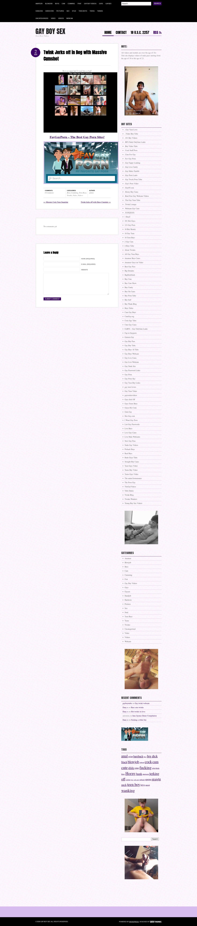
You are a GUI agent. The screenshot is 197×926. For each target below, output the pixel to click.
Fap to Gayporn (131, 333)
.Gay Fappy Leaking (132, 162)
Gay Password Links (132, 370)
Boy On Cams (130, 291)
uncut (147, 785)
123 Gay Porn (130, 225)
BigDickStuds (130, 275)
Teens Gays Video (131, 474)
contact (121, 33)
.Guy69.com (129, 187)
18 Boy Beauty (130, 229)
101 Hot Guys (130, 221)
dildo (131, 768)
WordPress (134, 922)
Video (53, 18)
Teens (92, 11)
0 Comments (49, 192)
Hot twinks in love (138, 711)
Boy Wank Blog (131, 304)
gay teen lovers (130, 387)
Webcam (69, 18)
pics (132, 780)
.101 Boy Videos (131, 138)
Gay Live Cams (130, 358)
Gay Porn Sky (130, 378)
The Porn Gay (130, 482)
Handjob (39, 11)
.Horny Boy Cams (131, 192)
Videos (61, 18)
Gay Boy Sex (50, 31)
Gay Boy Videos (90, 3)
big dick (152, 756)
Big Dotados (129, 270)
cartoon (142, 762)
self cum (136, 780)
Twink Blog (129, 495)
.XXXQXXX (129, 212)
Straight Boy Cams (132, 461)
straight (156, 779)
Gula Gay (128, 412)
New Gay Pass (130, 441)
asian (130, 756)
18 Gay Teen (129, 233)
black (124, 762)
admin (91, 192)
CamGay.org (129, 316)
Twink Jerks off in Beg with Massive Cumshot (75, 55)
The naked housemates (133, 478)
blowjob (133, 761)
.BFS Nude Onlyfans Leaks (135, 142)
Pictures (60, 11)
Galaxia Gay (129, 337)
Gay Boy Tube (130, 345)
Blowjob (48, 3)
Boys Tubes (129, 308)
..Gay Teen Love (131, 129)
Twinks (100, 11)
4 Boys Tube (129, 246)
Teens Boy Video (131, 470)
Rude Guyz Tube (131, 457)
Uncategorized (42, 18)
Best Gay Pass (130, 266)
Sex (67, 11)
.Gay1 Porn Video (131, 183)
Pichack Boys (130, 449)
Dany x (125, 707)
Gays (101, 3)
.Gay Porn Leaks (131, 175)
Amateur (39, 3)
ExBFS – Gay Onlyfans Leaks (136, 329)
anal (124, 755)
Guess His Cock (131, 407)
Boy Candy (129, 287)
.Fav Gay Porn (130, 158)
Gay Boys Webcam (132, 353)
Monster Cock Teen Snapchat (56, 202)
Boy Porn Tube (130, 295)
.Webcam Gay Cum (132, 208)
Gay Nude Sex (130, 366)
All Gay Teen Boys (132, 254)
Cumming (71, 3)
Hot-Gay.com (130, 416)
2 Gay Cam (129, 241)
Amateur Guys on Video (134, 262)
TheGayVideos (130, 486)
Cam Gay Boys (130, 312)
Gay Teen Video (131, 391)
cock (148, 761)
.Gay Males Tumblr (132, 171)
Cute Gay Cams (130, 324)
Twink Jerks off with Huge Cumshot (96, 202)
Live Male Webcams (132, 436)
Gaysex (108, 3)
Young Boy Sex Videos (133, 503)
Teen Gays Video (131, 466)
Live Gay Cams (130, 432)
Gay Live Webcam (132, 362)
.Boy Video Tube (131, 146)
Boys (57, 3)
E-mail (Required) (88, 264)
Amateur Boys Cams (132, 258)
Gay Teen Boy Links (132, 383)
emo (137, 768)
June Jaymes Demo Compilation (144, 715)
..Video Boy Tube (131, 133)
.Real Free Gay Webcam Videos (137, 196)
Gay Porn (128, 374)
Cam (63, 3)
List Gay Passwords (132, 424)
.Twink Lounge (130, 204)
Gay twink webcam (142, 703)
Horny (130, 773)
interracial (146, 774)
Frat (79, 3)
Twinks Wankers (131, 499)
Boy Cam (128, 279)
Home (108, 33)
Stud (74, 11)
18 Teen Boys (130, 237)
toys (143, 784)
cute (124, 767)
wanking (128, 790)
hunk (139, 774)
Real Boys (128, 453)
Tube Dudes (129, 490)
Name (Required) (88, 259)
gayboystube (127, 703)
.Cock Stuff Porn (131, 150)
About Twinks (130, 250)
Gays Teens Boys (131, 403)
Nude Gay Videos (131, 445)
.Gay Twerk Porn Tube (133, 179)
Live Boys (128, 428)
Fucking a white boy (138, 720)
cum (155, 761)
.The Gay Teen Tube (132, 200)
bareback (138, 756)
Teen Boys (83, 11)
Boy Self (128, 299)
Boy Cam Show (130, 283)
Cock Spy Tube (130, 320)
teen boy (133, 784)
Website (84, 270)
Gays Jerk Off (130, 399)
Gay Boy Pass (130, 341)
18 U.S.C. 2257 (140, 33)
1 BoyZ (127, 216)
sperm (148, 779)
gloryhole (155, 768)
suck (124, 785)
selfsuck (142, 780)
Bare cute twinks (137, 707)
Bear (145, 757)
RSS (155, 33)
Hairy (123, 774)
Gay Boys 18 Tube (132, 349)
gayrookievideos (131, 395)
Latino (128, 779)
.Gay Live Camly (131, 167)
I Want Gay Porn (131, 420)
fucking (146, 767)
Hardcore (49, 11)
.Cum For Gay (130, 154)
